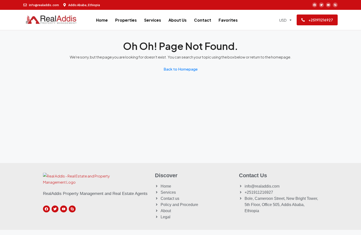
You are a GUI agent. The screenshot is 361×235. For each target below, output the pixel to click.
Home (102, 20)
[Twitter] (321, 4)
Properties (126, 20)
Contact (202, 20)
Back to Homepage (181, 69)
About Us (177, 20)
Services (152, 20)
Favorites (228, 20)
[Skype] (335, 4)
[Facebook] (314, 4)
